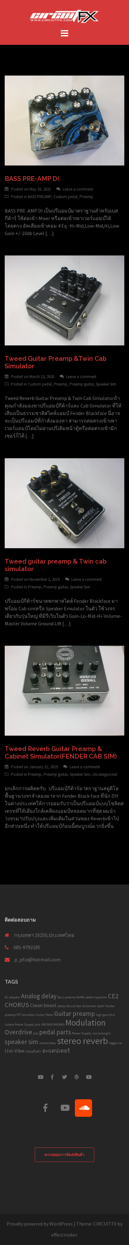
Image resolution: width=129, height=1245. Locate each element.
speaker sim (21, 1042)
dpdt (100, 1006)
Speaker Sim (106, 384)
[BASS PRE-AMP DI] (64, 120)
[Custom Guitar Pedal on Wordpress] (76, 1077)
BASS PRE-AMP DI (32, 178)
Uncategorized (104, 774)
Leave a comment (78, 189)
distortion (89, 1006)
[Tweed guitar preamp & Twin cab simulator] (64, 502)
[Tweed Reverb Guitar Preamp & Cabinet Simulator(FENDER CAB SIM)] (64, 690)
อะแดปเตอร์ (56, 1050)
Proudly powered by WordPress (40, 1224)
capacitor (101, 997)
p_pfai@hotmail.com (37, 959)
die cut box (73, 1006)
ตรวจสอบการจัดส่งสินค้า (64, 1155)
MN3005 (59, 1024)
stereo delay (47, 1043)
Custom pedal (65, 196)
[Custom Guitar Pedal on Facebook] (52, 1077)
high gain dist (105, 1015)
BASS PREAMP (39, 196)
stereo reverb (82, 1041)
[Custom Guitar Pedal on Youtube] (40, 1077)
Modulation (85, 1022)
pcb (35, 1033)
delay (61, 1006)
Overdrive (18, 1032)
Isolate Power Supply (19, 1024)
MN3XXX (47, 1024)
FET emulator (26, 1015)
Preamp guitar (82, 384)
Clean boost (43, 1005)
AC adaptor (12, 997)
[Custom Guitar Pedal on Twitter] (64, 1077)
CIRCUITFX (104, 1224)
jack (38, 1024)
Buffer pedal (85, 997)
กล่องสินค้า (33, 1051)
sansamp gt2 (101, 1033)
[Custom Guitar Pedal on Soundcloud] (83, 1108)
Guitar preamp (74, 1013)
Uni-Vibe (14, 1050)
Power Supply (81, 1033)
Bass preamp (67, 997)
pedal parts (55, 1032)
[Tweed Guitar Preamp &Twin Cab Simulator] (64, 300)
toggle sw (115, 1043)
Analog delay (39, 996)
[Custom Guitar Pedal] (64, 15)
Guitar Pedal (44, 1015)
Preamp (86, 196)
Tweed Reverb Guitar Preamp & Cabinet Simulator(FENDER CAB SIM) (61, 752)
